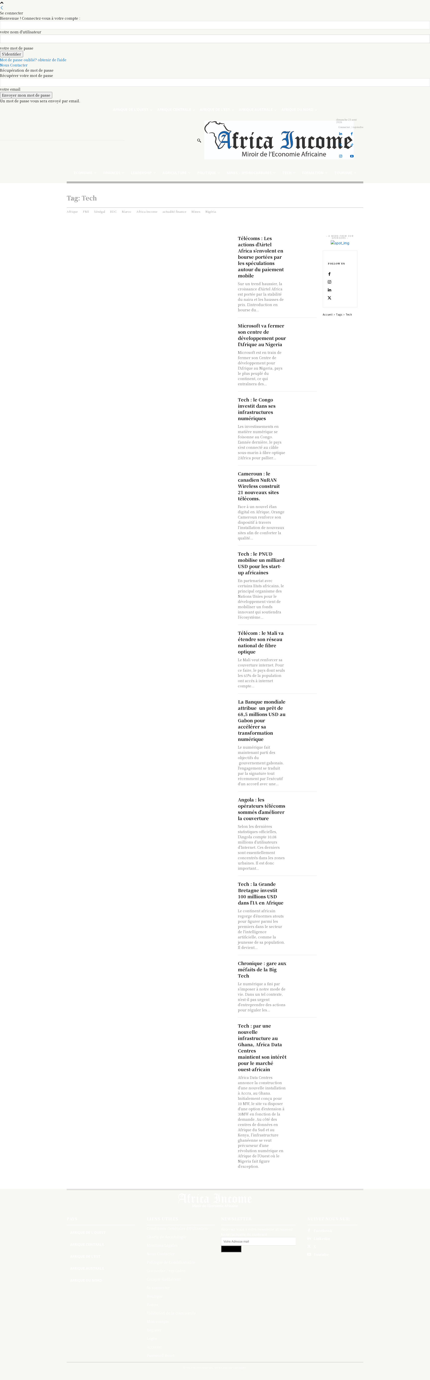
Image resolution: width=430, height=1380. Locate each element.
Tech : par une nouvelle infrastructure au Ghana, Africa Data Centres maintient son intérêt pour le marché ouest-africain (262, 1047)
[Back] (1, 7)
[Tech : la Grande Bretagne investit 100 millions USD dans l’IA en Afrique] (303, 888)
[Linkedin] (340, 134)
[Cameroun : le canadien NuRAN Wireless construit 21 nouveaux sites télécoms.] (303, 477)
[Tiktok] (351, 145)
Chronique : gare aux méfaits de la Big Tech (262, 969)
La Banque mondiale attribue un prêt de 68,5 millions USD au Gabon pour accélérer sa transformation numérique (261, 720)
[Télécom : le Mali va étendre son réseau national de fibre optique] (303, 637)
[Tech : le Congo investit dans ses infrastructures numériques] (303, 403)
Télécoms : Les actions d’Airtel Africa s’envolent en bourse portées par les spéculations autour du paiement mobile (261, 257)
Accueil (328, 314)
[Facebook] (351, 134)
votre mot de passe (16, 48)
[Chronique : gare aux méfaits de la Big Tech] (303, 967)
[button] (199, 140)
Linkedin (322, 1239)
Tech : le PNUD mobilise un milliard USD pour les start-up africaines (261, 563)
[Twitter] (340, 145)
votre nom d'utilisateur (20, 31)
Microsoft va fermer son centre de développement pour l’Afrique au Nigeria (262, 334)
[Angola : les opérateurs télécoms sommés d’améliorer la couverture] (303, 803)
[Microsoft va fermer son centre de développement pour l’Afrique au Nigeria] (303, 329)
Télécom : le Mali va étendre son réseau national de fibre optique (261, 642)
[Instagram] (340, 156)
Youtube (321, 1254)
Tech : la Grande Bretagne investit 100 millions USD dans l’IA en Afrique (260, 893)
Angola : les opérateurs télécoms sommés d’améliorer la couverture (261, 808)
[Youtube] (351, 156)
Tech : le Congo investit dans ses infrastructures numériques (256, 408)
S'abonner (231, 1249)
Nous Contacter (14, 65)
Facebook (323, 1231)
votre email (10, 89)
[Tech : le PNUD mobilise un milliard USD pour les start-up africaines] (303, 557)
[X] (329, 298)
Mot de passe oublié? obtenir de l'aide (33, 59)
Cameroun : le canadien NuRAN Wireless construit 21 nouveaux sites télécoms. (259, 486)
